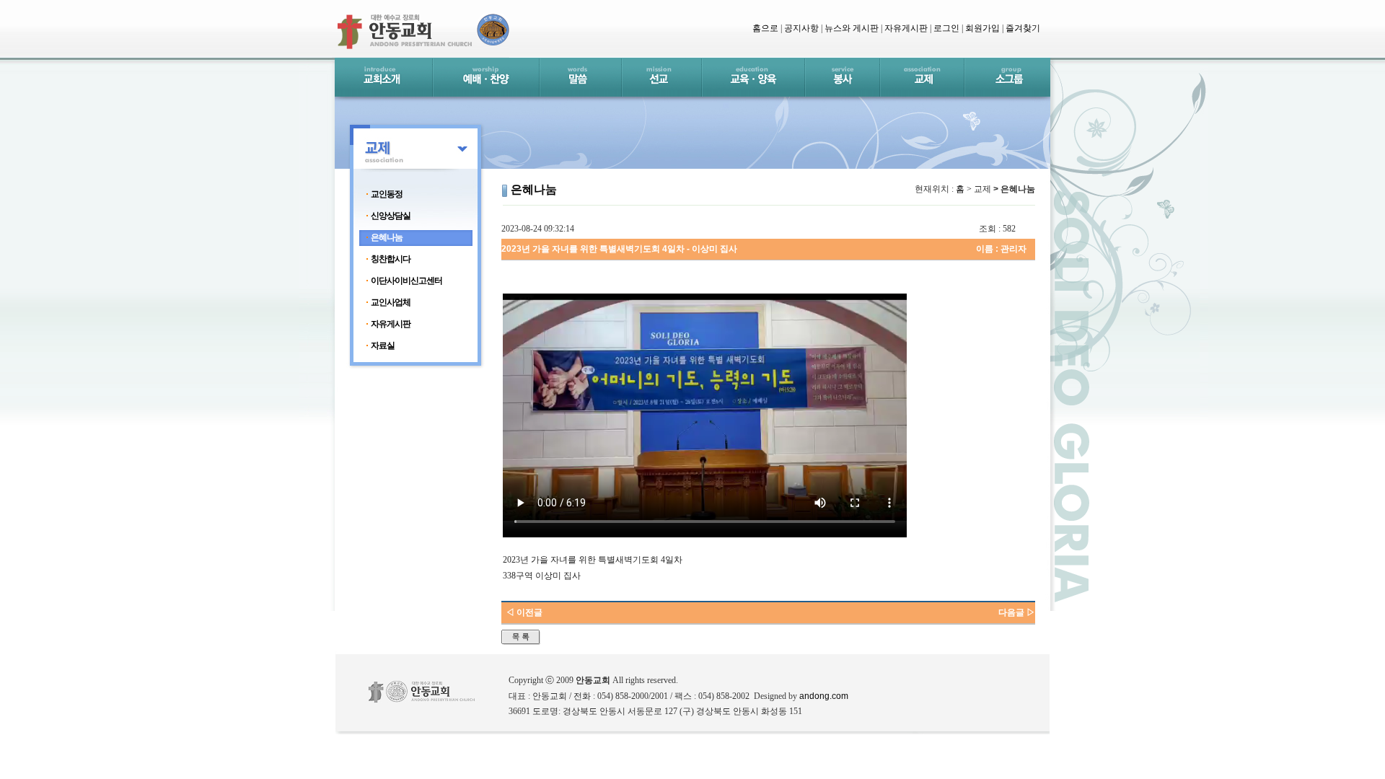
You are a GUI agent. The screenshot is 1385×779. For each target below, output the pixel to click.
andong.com (823, 696)
